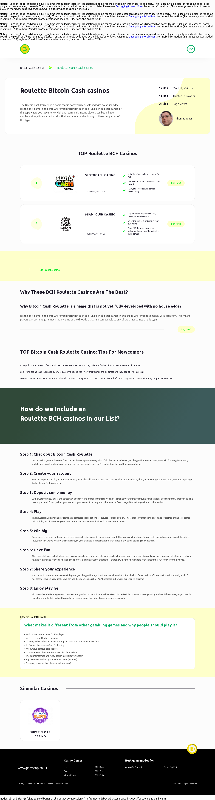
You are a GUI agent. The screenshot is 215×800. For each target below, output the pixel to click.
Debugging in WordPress (130, 6)
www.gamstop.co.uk (32, 767)
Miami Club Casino (100, 214)
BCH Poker (100, 775)
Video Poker (70, 775)
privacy (21, 784)
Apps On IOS (170, 767)
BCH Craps (100, 771)
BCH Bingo (100, 767)
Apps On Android (134, 767)
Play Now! (176, 183)
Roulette (68, 771)
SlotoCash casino (100, 175)
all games (48, 784)
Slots (66, 767)
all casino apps (61, 784)
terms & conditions (34, 784)
